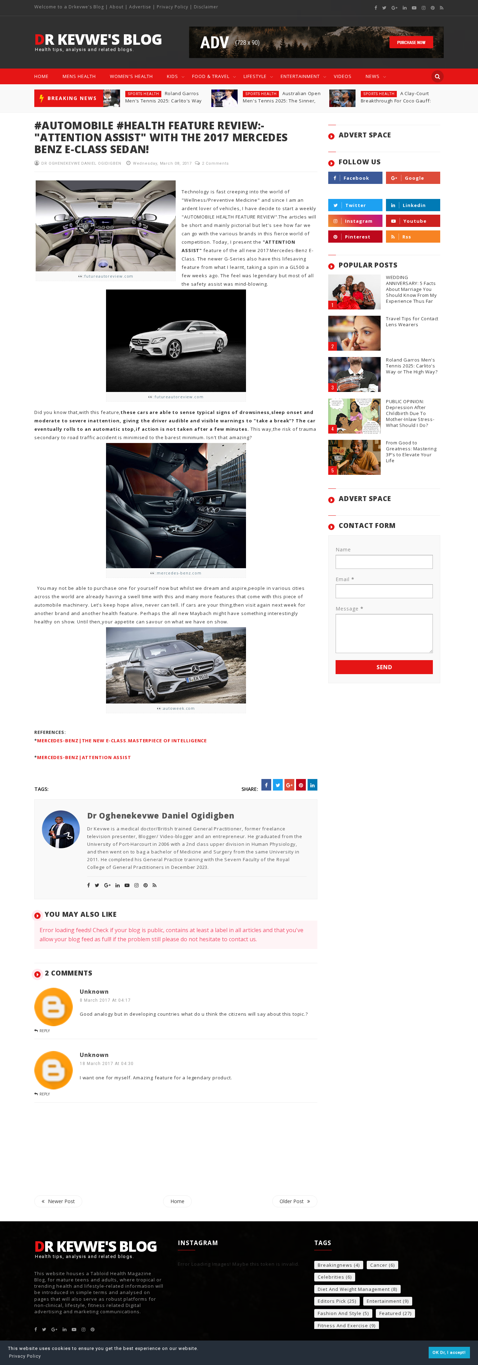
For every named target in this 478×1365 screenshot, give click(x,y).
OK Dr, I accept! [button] (449, 1352)
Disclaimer (206, 7)
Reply (45, 1030)
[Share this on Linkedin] (312, 785)
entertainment (384, 1301)
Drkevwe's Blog (87, 7)
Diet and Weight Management (354, 1289)
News (373, 76)
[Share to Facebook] (266, 785)
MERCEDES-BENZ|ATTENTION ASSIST (84, 757)
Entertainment (300, 76)
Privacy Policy (172, 7)
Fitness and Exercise (343, 1326)
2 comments (215, 163)
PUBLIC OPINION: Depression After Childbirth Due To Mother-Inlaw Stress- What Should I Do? (410, 413)
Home (41, 76)
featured (374, 94)
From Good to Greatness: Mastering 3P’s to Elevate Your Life (395, 100)
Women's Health (131, 76)
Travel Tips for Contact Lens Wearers (412, 322)
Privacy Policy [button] (25, 1356)
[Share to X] (278, 785)
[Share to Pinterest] (301, 785)
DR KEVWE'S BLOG (98, 39)
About (117, 7)
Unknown (94, 991)
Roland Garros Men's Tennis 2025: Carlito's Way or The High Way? (411, 366)
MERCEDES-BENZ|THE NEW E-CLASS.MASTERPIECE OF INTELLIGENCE (122, 740)
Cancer (378, 1265)
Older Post (292, 1201)
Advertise (140, 7)
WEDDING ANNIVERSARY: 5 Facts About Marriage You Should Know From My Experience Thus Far (411, 289)
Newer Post (61, 1201)
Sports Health (143, 94)
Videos (343, 76)
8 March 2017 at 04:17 (105, 1000)
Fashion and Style (339, 1313)
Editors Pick (332, 1301)
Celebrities (331, 1277)
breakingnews (335, 1265)
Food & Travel (211, 76)
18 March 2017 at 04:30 (107, 1063)
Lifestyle (255, 76)
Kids (172, 76)
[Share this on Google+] (289, 785)
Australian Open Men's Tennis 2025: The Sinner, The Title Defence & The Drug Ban (164, 100)
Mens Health (79, 76)
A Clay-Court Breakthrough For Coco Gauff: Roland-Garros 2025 (278, 100)
